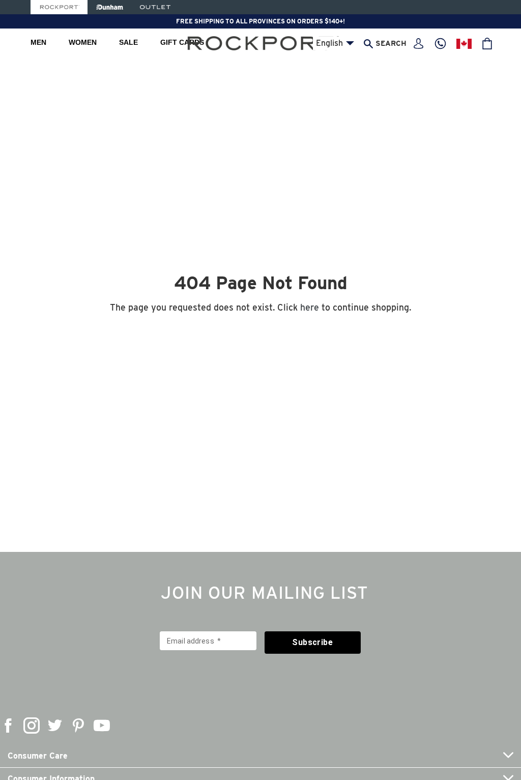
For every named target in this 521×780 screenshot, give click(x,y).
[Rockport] (59, 7)
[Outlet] (155, 7)
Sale (128, 42)
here (309, 307)
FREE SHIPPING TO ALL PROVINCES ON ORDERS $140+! (260, 21)
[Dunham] (110, 7)
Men (38, 42)
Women (83, 42)
